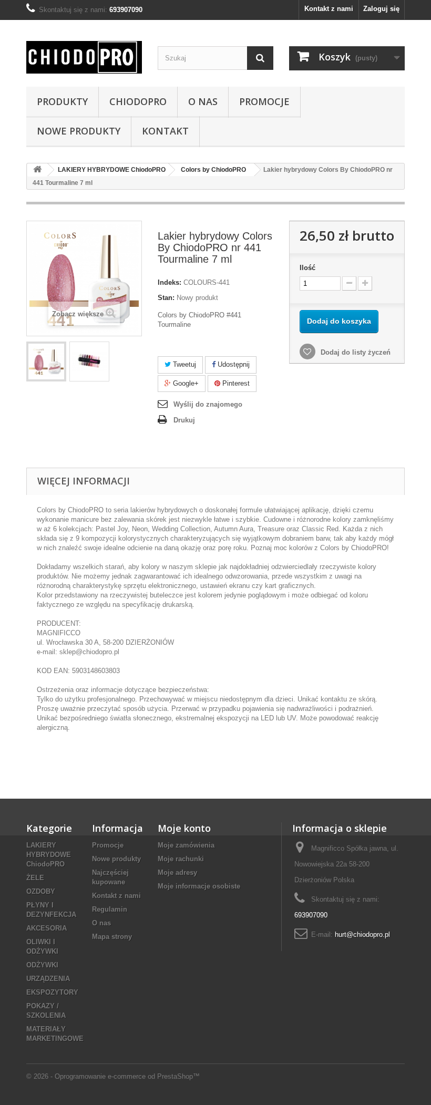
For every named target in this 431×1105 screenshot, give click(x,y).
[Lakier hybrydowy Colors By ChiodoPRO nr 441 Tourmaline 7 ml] (46, 361)
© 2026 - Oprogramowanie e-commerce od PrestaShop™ (113, 1076)
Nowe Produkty (78, 131)
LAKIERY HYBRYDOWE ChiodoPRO (48, 854)
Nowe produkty (116, 859)
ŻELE (35, 878)
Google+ (185, 383)
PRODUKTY (62, 101)
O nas (203, 101)
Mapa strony (112, 937)
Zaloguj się (381, 9)
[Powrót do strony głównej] (37, 170)
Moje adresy (177, 872)
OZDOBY (40, 891)
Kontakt (165, 131)
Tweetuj (183, 364)
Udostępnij (233, 364)
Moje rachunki (181, 859)
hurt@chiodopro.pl (362, 934)
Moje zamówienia (186, 845)
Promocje (264, 101)
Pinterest (235, 383)
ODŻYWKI (42, 965)
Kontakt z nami (328, 9)
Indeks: (169, 282)
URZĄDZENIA (48, 979)
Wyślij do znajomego (207, 404)
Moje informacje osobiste (199, 886)
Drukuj (184, 420)
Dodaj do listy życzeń (355, 352)
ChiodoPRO (138, 101)
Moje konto (184, 828)
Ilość (307, 268)
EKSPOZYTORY (52, 992)
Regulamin (109, 909)
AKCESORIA (46, 928)
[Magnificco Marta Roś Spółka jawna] (84, 57)
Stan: (166, 298)
